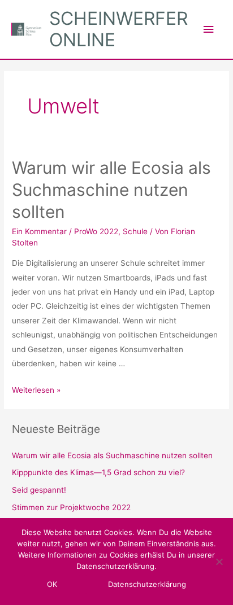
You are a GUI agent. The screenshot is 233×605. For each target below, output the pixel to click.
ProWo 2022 (96, 231)
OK (52, 584)
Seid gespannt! (39, 489)
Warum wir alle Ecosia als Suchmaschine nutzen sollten (111, 189)
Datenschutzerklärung (147, 584)
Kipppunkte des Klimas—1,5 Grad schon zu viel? (98, 472)
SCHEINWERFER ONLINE (118, 29)
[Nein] (219, 561)
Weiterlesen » (36, 389)
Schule (135, 231)
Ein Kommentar (39, 231)
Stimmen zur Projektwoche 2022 (71, 507)
